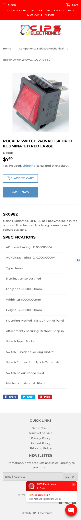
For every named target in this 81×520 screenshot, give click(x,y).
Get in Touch (41, 428)
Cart (74, 5)
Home (7, 48)
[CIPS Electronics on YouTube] (74, 502)
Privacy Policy (40, 438)
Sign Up (70, 476)
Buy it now (20, 192)
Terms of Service (40, 433)
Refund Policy (40, 443)
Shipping (29, 165)
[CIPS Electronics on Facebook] (60, 502)
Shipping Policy (40, 448)
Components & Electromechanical (41, 48)
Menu (12, 5)
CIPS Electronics (41, 513)
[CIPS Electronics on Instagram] (67, 502)
